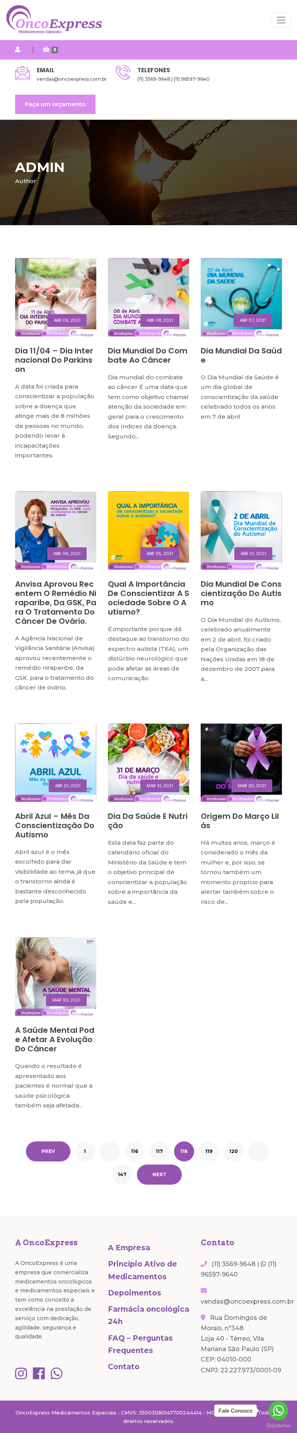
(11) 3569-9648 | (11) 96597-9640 (173, 79)
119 (208, 1151)
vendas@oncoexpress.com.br (72, 79)
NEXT (159, 1174)
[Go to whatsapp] (278, 1410)
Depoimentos (134, 1293)
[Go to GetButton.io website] (278, 1425)
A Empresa (129, 1247)
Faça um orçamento (55, 104)
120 (233, 1151)
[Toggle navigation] (281, 20)
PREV (48, 1151)
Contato (124, 1366)
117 (159, 1151)
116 (134, 1151)
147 (122, 1174)
